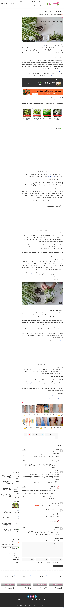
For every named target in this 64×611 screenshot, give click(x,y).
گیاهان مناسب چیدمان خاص (55, 398)
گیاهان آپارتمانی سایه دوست (40, 45)
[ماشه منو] (61, 4)
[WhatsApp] (25, 434)
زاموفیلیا (17, 557)
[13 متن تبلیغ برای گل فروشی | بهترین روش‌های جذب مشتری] (15, 518)
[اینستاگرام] (12, 4)
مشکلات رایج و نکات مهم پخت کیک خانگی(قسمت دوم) (10, 545)
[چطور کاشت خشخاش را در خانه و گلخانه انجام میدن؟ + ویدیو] (56, 580)
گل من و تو (59, 14)
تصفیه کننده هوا (25, 45)
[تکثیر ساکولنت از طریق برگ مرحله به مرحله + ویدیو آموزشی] (8, 580)
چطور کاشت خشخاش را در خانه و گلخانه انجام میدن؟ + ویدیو (56, 588)
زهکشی (50, 76)
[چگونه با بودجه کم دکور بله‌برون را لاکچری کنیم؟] (15, 512)
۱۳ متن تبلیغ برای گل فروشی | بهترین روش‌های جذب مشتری (6, 518)
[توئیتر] (15, 4)
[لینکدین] (10, 4)
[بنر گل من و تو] (43, 92)
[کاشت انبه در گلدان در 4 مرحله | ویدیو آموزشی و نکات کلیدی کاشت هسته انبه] (52, 84)
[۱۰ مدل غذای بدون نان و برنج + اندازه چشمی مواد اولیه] (15, 505)
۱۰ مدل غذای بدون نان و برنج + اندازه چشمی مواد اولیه (6, 505)
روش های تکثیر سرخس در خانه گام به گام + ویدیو (40, 588)
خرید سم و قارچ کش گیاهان (37, 119)
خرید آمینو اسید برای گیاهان (26, 119)
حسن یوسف (16, 559)
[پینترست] (13, 4)
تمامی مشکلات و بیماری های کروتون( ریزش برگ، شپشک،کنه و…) (10, 548)
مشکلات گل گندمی (31, 383)
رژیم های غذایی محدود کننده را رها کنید (11, 539)
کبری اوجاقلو (53, 460)
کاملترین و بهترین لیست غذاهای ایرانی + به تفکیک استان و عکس (6, 495)
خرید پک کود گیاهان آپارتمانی (57, 119)
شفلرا (17, 563)
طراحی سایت (24, 605)
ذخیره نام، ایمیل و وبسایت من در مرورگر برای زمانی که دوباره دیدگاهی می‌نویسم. (49, 562)
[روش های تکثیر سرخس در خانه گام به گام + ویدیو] (40, 580)
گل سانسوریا (16, 556)
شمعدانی (17, 561)
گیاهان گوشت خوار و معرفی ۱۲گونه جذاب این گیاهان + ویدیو (6, 476)
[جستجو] (2, 4)
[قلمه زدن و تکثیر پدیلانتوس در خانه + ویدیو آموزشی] (24, 580)
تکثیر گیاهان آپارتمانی (53, 14)
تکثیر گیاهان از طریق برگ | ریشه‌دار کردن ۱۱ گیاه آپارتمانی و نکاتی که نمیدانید (6, 482)
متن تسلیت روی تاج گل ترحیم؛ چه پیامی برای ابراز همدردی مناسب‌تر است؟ (6, 524)
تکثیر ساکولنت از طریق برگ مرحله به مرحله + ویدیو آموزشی (9, 588)
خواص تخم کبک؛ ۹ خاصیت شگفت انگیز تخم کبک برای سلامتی (7, 531)
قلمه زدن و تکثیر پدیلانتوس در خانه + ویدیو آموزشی (24, 588)
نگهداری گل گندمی (57, 71)
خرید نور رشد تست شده (47, 118)
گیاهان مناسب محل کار (56, 396)
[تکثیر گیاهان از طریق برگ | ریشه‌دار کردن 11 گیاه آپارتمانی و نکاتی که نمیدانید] (15, 483)
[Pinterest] (29, 434)
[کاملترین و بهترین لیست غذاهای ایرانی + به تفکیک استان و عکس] (15, 495)
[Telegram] (56, 437)
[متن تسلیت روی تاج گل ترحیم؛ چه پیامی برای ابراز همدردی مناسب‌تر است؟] (15, 524)
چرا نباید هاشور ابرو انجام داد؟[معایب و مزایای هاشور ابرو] (10, 542)
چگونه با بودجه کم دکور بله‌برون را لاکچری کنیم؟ (7, 512)
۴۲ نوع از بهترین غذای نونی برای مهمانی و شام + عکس (7, 489)
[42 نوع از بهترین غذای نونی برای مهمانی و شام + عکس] (15, 489)
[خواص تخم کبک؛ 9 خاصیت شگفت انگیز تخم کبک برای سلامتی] (15, 531)
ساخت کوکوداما (51, 176)
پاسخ (23, 449)
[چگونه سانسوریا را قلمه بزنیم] (32, 84)
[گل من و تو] (53, 4)
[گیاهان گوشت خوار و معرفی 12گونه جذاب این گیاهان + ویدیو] (15, 476)
